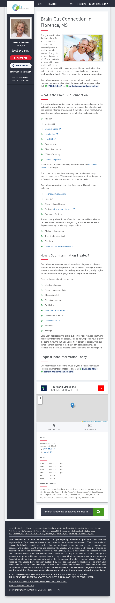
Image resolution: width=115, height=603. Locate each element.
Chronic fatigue (52, 159)
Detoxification (51, 320)
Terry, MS (40, 531)
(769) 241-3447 (98, 4)
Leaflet (85, 421)
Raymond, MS (29, 531)
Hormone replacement (55, 310)
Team (70, 4)
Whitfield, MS (62, 533)
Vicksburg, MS (74, 533)
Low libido (49, 139)
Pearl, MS (40, 533)
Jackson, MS (18, 531)
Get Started (20, 58)
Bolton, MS (79, 528)
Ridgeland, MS (80, 531)
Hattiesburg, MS (67, 528)
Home (39, 4)
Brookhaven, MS (66, 531)
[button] (72, 405)
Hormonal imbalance (54, 194)
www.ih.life (48, 452)
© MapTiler (90, 421)
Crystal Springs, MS (51, 528)
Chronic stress (51, 129)
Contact (83, 4)
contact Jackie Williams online (83, 86)
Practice (52, 4)
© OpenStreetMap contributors (100, 421)
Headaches (50, 134)
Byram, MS (89, 528)
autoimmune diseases (62, 209)
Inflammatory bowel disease (58, 246)
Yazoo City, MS (87, 533)
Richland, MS (50, 533)
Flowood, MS (30, 533)
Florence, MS (18, 533)
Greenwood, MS (52, 531)
